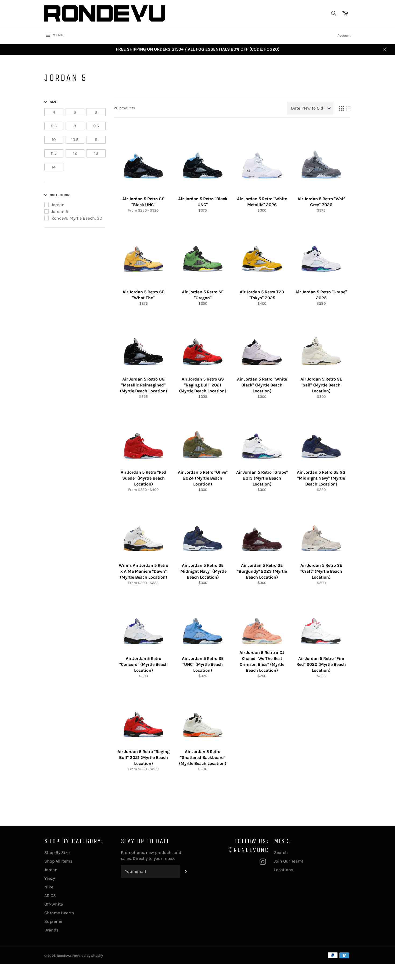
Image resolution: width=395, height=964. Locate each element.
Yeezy (49, 878)
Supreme (53, 921)
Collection (60, 195)
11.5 (54, 153)
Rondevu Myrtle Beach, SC (76, 218)
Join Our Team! (288, 861)
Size (53, 102)
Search (281, 852)
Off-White (53, 904)
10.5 (74, 139)
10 (54, 139)
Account (344, 35)
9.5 (96, 125)
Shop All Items (58, 861)
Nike (48, 886)
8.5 (54, 125)
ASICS (50, 895)
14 (54, 167)
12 (75, 153)
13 (96, 153)
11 (96, 139)
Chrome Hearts (59, 912)
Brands (51, 930)
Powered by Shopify (87, 956)
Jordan (57, 204)
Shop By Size (57, 852)
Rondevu (64, 956)
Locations (283, 869)
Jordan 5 (59, 211)
